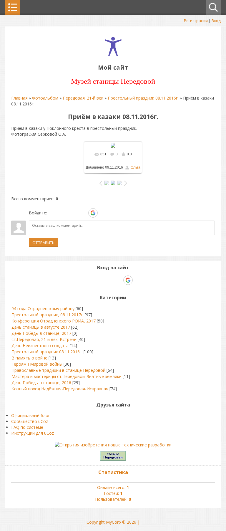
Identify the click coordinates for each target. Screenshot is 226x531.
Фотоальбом (45, 98)
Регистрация (196, 20)
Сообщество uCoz (29, 421)
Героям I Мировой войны (36, 364)
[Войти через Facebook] (72, 213)
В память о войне (29, 358)
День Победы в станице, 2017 (41, 333)
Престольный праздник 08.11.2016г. (143, 98)
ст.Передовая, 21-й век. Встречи (44, 339)
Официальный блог (30, 415)
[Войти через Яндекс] (82, 213)
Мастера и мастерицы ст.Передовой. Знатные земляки (66, 376)
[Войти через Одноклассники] (103, 213)
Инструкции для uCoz (32, 433)
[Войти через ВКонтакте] (62, 213)
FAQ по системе (27, 427)
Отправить (43, 242)
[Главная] (113, 54)
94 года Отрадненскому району (42, 308)
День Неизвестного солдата (40, 345)
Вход (216, 20)
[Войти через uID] (52, 213)
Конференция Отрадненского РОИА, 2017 (53, 321)
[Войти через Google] (93, 213)
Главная (19, 98)
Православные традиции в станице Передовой (58, 370)
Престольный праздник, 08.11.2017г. (47, 314)
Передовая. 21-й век (83, 98)
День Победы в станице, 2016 (41, 382)
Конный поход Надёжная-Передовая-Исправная (59, 388)
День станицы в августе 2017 (40, 327)
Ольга (135, 167)
